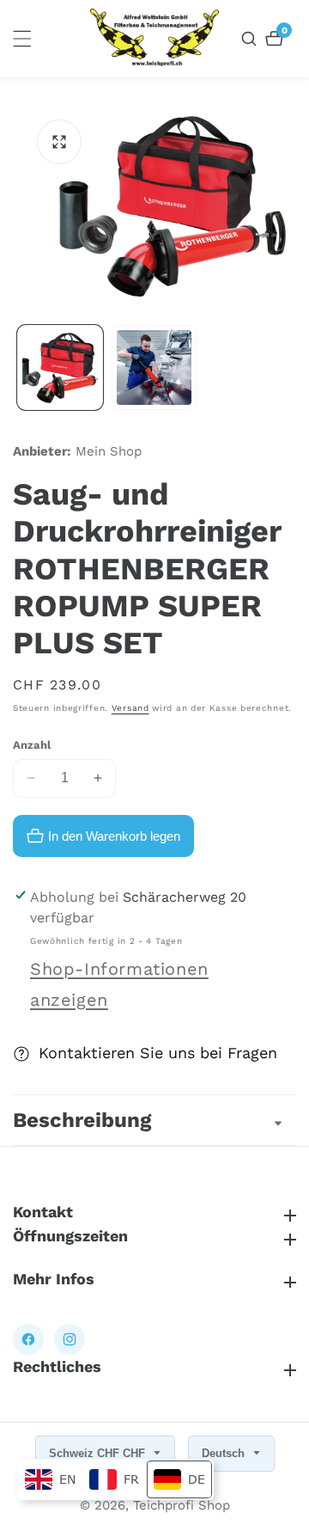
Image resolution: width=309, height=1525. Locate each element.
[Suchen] (251, 38)
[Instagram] (69, 1339)
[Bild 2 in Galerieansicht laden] (154, 368)
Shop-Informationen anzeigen (119, 984)
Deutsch (225, 1453)
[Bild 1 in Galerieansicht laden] (60, 368)
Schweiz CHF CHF (98, 1453)
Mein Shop (109, 451)
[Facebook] (28, 1339)
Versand (130, 708)
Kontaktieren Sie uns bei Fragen (158, 1053)
